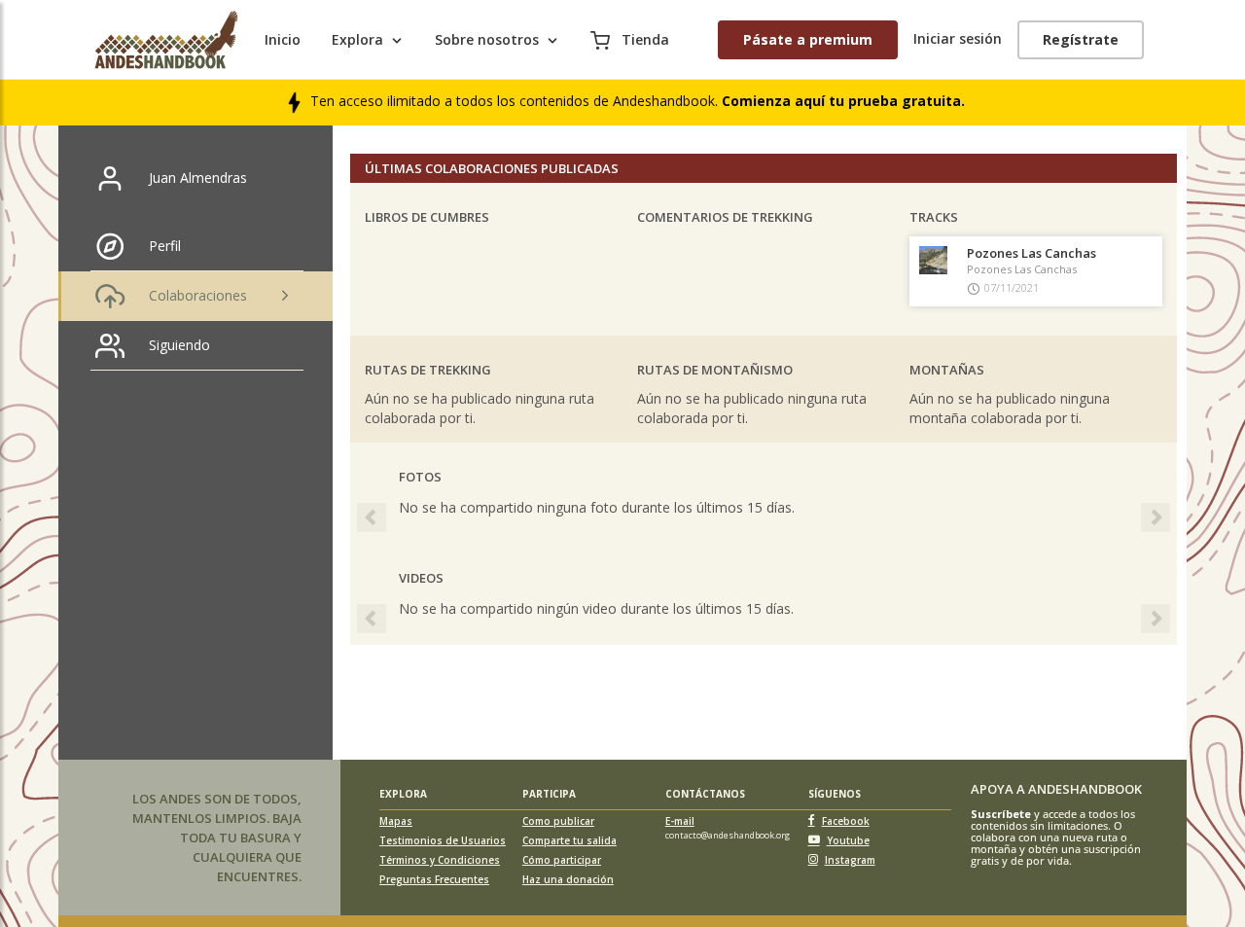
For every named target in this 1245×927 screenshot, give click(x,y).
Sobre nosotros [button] (487, 39)
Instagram (850, 860)
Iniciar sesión (957, 38)
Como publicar (558, 821)
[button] (367, 512)
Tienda (643, 39)
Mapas (395, 821)
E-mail (679, 821)
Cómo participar (561, 860)
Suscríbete (1001, 813)
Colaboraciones (198, 295)
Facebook (846, 821)
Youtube (848, 840)
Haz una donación (568, 879)
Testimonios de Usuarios (442, 840)
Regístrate (1081, 39)
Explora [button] (357, 39)
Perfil (165, 245)
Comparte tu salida (569, 840)
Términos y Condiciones (439, 860)
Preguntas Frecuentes (434, 879)
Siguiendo (179, 345)
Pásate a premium (807, 39)
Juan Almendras (198, 177)
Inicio (283, 39)
